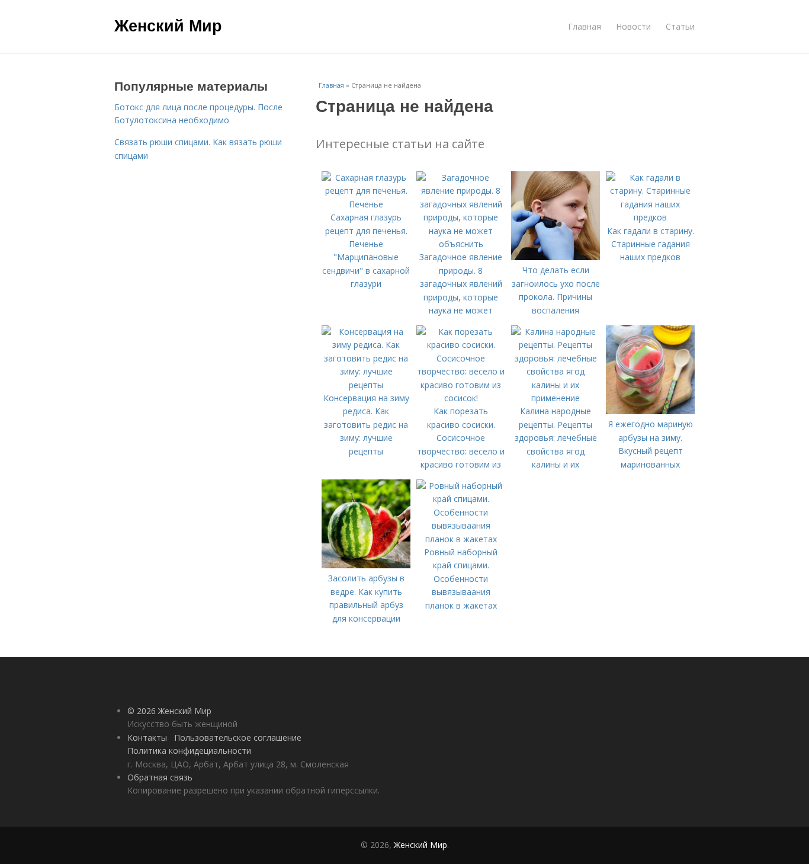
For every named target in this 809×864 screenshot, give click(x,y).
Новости (633, 26)
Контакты (147, 737)
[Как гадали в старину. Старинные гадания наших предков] (650, 217)
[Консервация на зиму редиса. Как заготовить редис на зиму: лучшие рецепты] (366, 385)
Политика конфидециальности (189, 750)
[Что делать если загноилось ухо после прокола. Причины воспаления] (555, 257)
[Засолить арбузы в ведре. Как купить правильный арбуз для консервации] (366, 565)
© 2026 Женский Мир (169, 710)
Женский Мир (168, 25)
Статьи (680, 26)
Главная (584, 26)
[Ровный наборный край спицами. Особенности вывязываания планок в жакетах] (460, 539)
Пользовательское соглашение (237, 737)
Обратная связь (159, 777)
